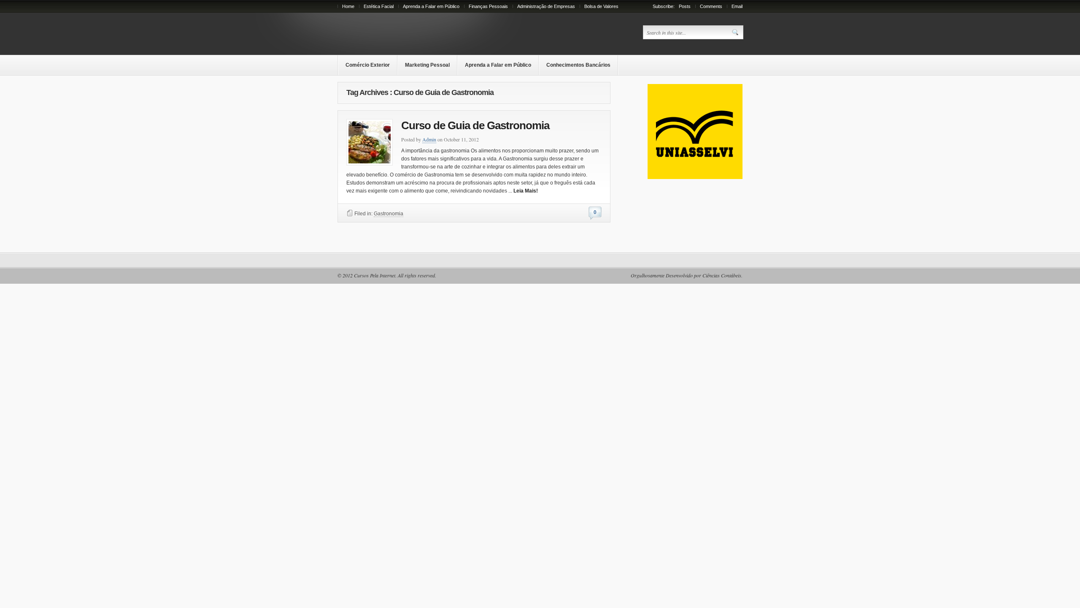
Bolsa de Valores (601, 6)
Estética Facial (379, 6)
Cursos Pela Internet (374, 275)
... (523, 191)
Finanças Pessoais (488, 6)
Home (348, 6)
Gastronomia (388, 214)
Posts (685, 6)
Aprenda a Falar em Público (431, 6)
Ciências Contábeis (721, 275)
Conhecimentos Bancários (578, 65)
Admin (429, 139)
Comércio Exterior (368, 65)
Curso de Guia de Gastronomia (475, 125)
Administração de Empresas (546, 6)
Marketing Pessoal (427, 65)
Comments (711, 6)
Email (737, 6)
